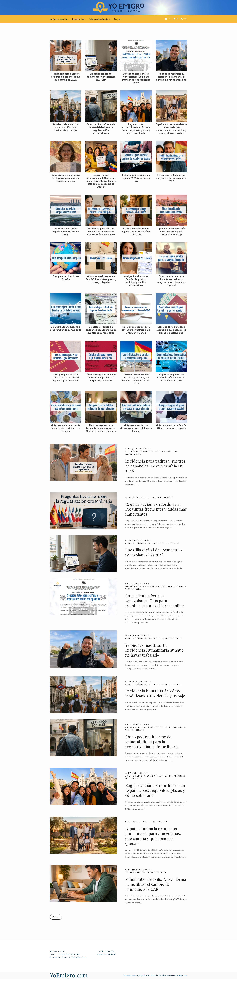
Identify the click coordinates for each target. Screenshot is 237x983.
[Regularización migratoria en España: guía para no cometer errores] (65, 156)
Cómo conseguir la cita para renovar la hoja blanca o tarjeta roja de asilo (100, 377)
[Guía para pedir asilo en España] (65, 258)
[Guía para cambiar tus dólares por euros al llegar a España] (136, 407)
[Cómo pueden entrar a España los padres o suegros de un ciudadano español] (171, 258)
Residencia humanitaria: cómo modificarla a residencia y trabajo (66, 127)
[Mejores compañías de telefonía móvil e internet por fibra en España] (171, 356)
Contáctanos (105, 951)
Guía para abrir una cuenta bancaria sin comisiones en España (66, 428)
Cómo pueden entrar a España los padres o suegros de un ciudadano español (171, 281)
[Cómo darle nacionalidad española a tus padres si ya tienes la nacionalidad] (171, 308)
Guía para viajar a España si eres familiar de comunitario (65, 329)
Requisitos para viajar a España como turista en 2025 (66, 231)
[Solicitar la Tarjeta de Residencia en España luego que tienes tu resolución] (101, 308)
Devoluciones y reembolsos (68, 957)
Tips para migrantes (173, 586)
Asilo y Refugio (135, 727)
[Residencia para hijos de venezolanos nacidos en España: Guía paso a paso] (101, 210)
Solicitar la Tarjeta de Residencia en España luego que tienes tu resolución (101, 330)
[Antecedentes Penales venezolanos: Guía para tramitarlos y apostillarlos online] (136, 55)
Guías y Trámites (135, 543)
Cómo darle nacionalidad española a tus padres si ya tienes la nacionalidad (171, 330)
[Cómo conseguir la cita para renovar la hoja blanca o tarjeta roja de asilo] (101, 356)
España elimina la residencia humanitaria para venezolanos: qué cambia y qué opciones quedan (171, 129)
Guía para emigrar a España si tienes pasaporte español (171, 427)
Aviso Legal (58, 951)
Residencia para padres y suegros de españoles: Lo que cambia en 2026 (65, 76)
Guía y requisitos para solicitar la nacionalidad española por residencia (65, 377)
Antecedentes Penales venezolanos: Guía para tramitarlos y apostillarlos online (136, 78)
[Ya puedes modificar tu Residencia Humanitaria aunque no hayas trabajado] (171, 55)
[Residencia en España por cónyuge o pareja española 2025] (171, 156)
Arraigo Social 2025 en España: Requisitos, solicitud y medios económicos (136, 281)
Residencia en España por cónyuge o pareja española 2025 (171, 178)
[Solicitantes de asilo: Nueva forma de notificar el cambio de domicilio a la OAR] (83, 883)
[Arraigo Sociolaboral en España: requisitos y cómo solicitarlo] (136, 210)
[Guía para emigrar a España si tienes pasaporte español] (171, 407)
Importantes (78, 19)
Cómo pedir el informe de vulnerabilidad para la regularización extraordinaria (101, 129)
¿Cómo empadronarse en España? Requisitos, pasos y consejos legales (101, 279)
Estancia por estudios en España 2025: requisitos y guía (136, 178)
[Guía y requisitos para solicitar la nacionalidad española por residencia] (65, 356)
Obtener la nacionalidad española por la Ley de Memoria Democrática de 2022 (136, 379)
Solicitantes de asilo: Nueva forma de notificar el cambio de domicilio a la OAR (155, 884)
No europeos (151, 586)
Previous (56, 917)
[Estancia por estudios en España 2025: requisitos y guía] (136, 156)
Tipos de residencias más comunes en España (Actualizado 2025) (171, 231)
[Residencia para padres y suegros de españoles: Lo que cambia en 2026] (65, 55)
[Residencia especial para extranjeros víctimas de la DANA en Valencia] (136, 308)
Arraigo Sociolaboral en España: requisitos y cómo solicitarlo (136, 231)
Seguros (117, 19)
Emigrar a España (58, 19)
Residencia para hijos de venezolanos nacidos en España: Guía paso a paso (101, 231)
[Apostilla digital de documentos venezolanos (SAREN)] (101, 55)
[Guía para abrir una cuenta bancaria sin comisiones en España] (65, 407)
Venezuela (172, 543)
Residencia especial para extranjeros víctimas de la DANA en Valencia (136, 330)
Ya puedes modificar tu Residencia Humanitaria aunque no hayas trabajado (171, 76)
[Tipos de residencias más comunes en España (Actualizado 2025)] (171, 210)
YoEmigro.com (69, 975)
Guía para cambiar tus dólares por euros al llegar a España (136, 428)
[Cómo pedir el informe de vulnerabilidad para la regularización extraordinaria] (101, 106)
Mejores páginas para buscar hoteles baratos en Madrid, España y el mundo (101, 428)
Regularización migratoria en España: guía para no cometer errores (65, 178)
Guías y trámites (167, 452)
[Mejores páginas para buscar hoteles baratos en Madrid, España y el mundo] (101, 407)
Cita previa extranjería (99, 19)
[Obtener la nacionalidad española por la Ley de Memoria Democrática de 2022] (136, 356)
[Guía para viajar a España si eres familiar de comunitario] (65, 308)
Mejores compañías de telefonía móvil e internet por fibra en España (171, 377)
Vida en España (134, 589)
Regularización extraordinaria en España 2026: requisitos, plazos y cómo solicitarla (136, 129)
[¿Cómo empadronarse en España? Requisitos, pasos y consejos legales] (101, 258)
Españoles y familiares (140, 452)
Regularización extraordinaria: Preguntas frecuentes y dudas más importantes (156, 509)
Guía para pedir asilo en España (66, 278)
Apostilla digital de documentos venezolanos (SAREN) (100, 76)
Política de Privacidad (65, 954)
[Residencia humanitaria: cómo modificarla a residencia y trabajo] (65, 106)
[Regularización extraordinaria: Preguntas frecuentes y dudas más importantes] (83, 510)
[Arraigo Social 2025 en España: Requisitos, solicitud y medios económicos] (136, 258)
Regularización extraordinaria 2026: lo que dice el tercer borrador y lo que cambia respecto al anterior (101, 181)
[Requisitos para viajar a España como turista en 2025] (65, 210)
